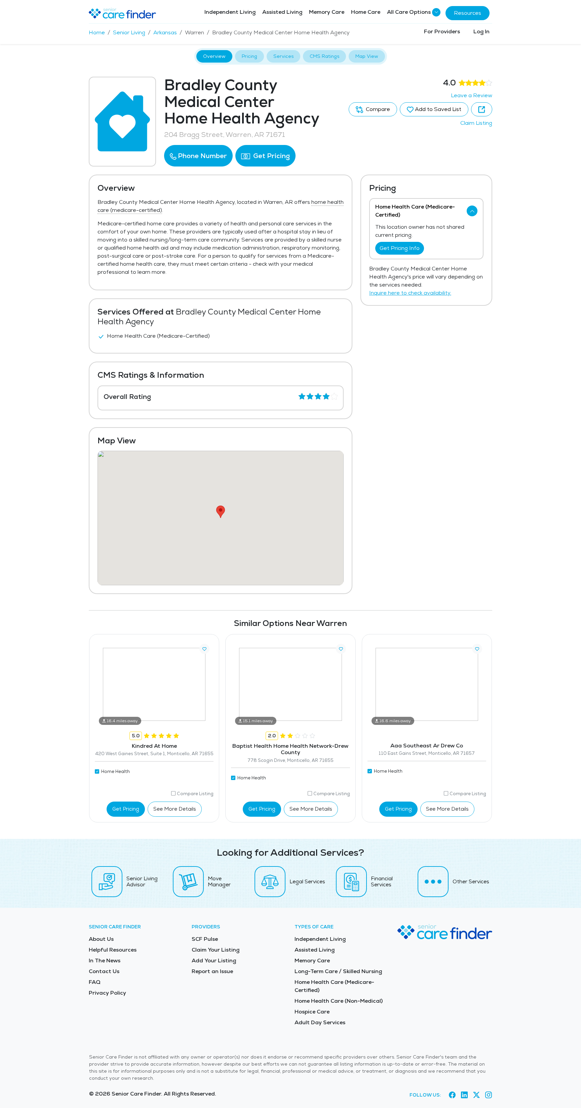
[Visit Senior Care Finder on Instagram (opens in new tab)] (488, 1095)
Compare (377, 109)
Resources (467, 12)
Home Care (365, 11)
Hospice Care (312, 1011)
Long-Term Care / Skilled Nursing (338, 971)
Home (97, 32)
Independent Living (230, 11)
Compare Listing (195, 794)
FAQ (95, 982)
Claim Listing (476, 122)
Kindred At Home (154, 745)
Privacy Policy (107, 992)
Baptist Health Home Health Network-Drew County (290, 749)
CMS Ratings (324, 56)
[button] (198, 156)
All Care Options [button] (409, 11)
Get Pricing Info (400, 248)
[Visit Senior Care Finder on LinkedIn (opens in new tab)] (464, 1095)
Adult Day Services (320, 1022)
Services (283, 56)
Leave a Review (471, 95)
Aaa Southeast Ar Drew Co (426, 745)
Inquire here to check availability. (410, 292)
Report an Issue (212, 971)
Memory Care (326, 11)
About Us (101, 939)
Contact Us (104, 971)
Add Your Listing (214, 960)
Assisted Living (282, 11)
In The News (104, 960)
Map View (366, 56)
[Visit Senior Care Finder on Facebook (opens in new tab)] (452, 1095)
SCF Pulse (205, 939)
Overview (214, 56)
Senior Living (129, 32)
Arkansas (165, 32)
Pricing (249, 56)
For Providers (442, 31)
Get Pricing (270, 155)
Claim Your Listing (215, 949)
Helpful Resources (113, 949)
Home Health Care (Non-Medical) (339, 1000)
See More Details (174, 809)
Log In (481, 31)
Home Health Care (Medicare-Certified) (334, 986)
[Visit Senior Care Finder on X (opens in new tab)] (476, 1095)
